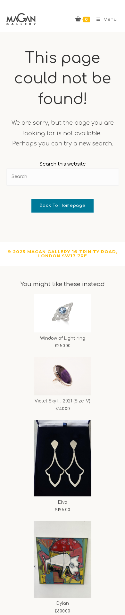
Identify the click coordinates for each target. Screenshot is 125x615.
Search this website (62, 164)
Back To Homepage (62, 205)
